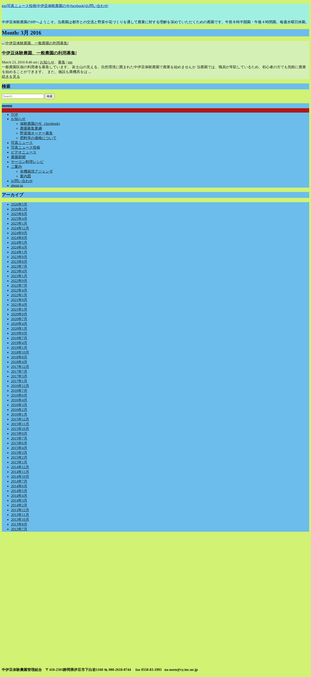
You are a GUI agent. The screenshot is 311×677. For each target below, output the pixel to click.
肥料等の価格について (38, 138)
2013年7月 (19, 529)
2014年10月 (20, 476)
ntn (70, 62)
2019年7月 (19, 338)
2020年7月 (19, 319)
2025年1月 (19, 223)
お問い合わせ (97, 6)
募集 (61, 62)
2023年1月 (19, 276)
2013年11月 (20, 515)
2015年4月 (19, 448)
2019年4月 (19, 343)
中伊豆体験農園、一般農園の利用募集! (39, 52)
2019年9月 (19, 333)
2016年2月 (19, 410)
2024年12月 (20, 228)
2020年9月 (19, 314)
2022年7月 (19, 285)
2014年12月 (20, 467)
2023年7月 (19, 266)
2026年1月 (19, 209)
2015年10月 (20, 429)
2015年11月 (20, 424)
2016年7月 (19, 391)
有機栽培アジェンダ (36, 171)
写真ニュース (22, 143)
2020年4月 (19, 324)
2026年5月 (19, 204)
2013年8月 (19, 524)
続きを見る (11, 76)
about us (17, 185)
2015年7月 (19, 438)
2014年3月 (19, 500)
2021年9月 (19, 300)
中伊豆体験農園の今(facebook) (61, 6)
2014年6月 (19, 486)
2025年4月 (19, 219)
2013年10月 (20, 519)
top (4, 6)
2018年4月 (19, 362)
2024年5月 (19, 242)
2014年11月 (20, 472)
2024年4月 (19, 247)
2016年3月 (19, 405)
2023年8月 (19, 262)
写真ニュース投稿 (21, 6)
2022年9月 (19, 281)
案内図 (25, 176)
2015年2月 (19, 457)
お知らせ (47, 62)
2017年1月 (19, 381)
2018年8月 (19, 357)
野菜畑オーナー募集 (36, 133)
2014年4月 (19, 496)
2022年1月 (19, 295)
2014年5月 (19, 491)
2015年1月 (19, 462)
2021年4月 (19, 305)
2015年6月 (19, 443)
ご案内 (16, 167)
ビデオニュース (23, 152)
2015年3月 (19, 453)
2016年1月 (19, 414)
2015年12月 (20, 419)
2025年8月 (19, 214)
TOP (14, 114)
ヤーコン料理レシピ (27, 162)
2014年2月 (19, 505)
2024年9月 (19, 233)
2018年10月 (20, 352)
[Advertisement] (138, 567)
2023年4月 (19, 271)
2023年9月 (19, 257)
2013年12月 (20, 510)
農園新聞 (18, 157)
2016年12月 (20, 386)
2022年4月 (19, 290)
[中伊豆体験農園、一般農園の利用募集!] (35, 43)
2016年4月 (19, 400)
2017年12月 (20, 367)
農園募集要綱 (31, 128)
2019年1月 (19, 348)
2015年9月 (19, 433)
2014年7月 (19, 481)
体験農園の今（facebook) (40, 124)
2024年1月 (19, 252)
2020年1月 (19, 328)
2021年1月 (19, 309)
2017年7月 (19, 371)
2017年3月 (19, 376)
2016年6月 (19, 395)
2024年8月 (19, 238)
